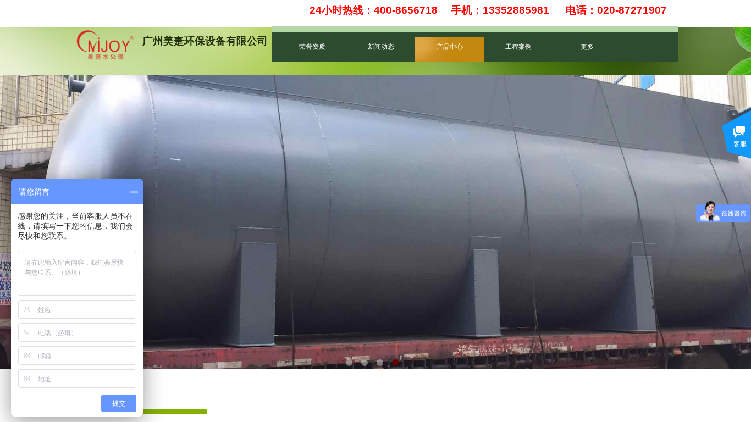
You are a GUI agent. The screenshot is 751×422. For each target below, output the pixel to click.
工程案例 (518, 47)
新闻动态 (381, 47)
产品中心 (450, 47)
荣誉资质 (312, 47)
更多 (587, 47)
